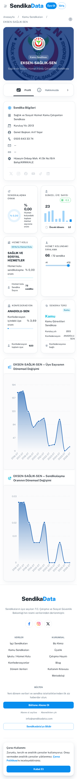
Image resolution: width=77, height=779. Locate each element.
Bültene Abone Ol (39, 705)
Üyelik (58, 649)
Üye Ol (51, 5)
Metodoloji (58, 675)
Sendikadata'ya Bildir (38, 726)
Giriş (61, 5)
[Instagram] (39, 624)
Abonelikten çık (49, 712)
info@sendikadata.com (39, 718)
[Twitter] (48, 624)
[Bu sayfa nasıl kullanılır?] (70, 19)
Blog (58, 662)
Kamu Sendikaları (32, 16)
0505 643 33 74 (23, 138)
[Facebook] (29, 624)
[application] (39, 422)
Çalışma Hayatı (58, 656)
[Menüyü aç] (5, 6)
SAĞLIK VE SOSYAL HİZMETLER (16, 256)
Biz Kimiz (58, 643)
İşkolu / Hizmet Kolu (19, 656)
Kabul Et (38, 769)
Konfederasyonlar (18, 662)
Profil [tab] (27, 90)
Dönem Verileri (19, 669)
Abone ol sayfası (29, 712)
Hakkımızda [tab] (52, 90)
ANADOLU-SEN (18, 311)
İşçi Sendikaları (19, 643)
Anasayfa (9, 16)
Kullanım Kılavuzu (58, 669)
